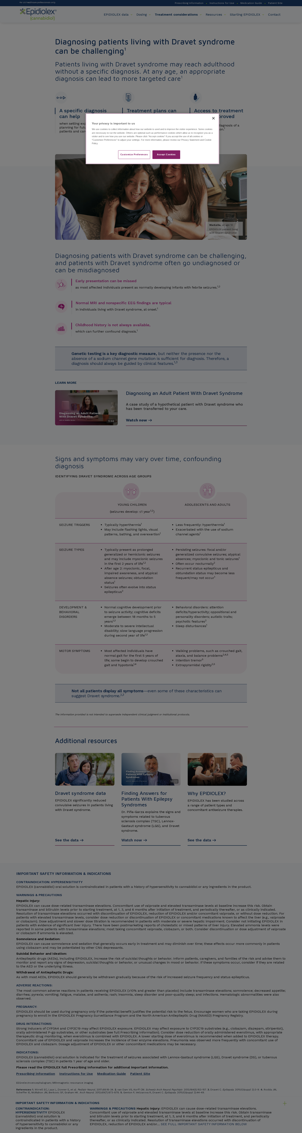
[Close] (213, 118)
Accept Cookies (166, 154)
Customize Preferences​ (134, 154)
